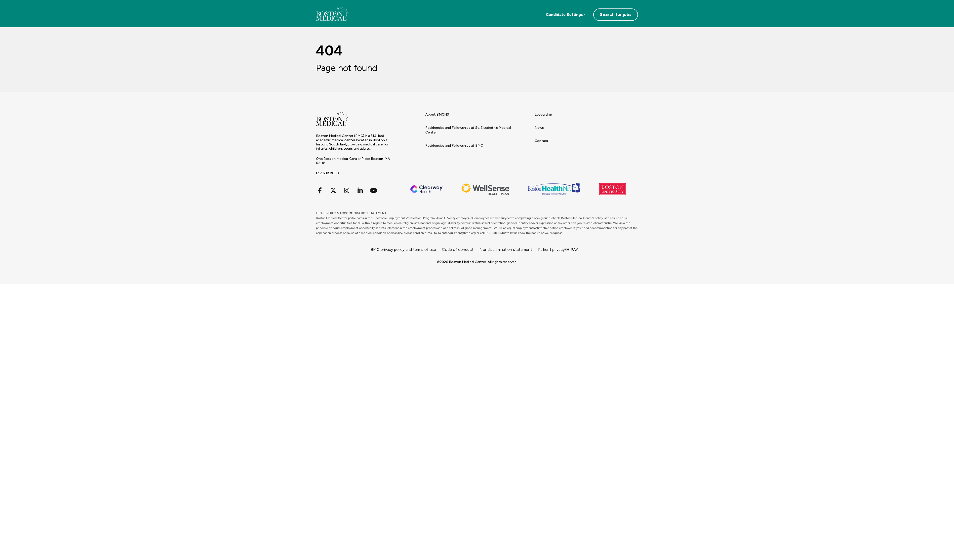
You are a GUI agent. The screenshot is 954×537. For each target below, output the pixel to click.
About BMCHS (437, 114)
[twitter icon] (333, 190)
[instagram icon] (346, 190)
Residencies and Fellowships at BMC (454, 145)
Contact (542, 141)
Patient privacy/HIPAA (558, 249)
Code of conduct (458, 249)
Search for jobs (616, 14)
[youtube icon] (373, 190)
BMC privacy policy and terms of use (403, 249)
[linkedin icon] (360, 190)
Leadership (543, 114)
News (539, 128)
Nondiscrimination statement (505, 249)
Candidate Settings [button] (564, 14)
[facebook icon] (319, 190)
